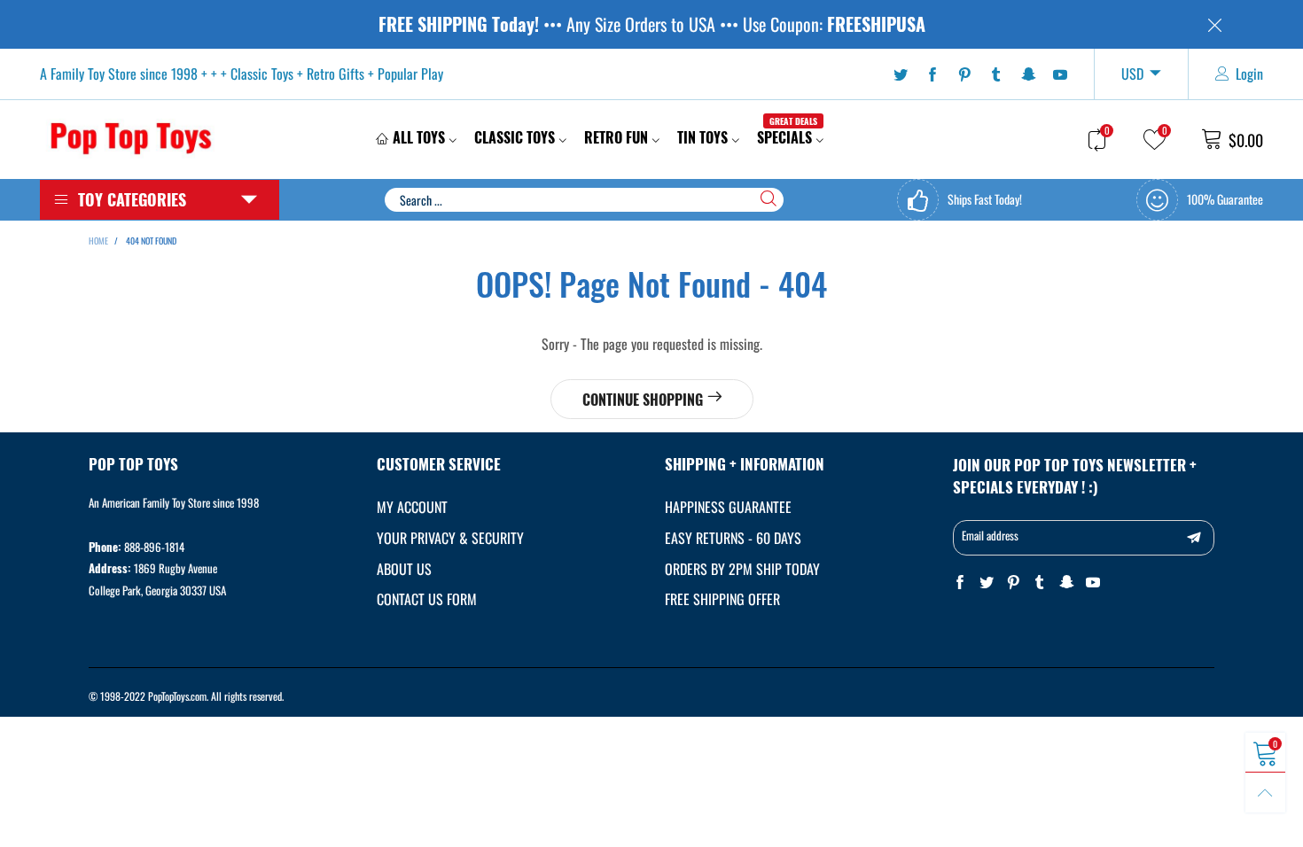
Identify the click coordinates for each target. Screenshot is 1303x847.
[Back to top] (1265, 792)
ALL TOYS (419, 137)
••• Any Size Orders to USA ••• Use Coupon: (651, 24)
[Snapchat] (1028, 74)
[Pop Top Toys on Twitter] (986, 582)
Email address (990, 535)
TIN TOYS (702, 137)
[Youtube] (1060, 74)
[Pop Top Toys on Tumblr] (1039, 582)
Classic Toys (514, 137)
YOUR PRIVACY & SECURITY (450, 537)
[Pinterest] (964, 74)
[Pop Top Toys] (131, 137)
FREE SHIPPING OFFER (722, 599)
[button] (1194, 538)
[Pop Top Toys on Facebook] (959, 582)
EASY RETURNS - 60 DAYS (733, 537)
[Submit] (768, 198)
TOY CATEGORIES (132, 199)
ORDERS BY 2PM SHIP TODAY (742, 568)
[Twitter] (901, 74)
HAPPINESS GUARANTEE (728, 506)
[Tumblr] (996, 74)
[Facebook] (932, 74)
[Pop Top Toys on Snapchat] (1066, 582)
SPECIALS (787, 137)
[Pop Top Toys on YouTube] (1092, 582)
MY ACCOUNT (412, 506)
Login (1249, 73)
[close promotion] (1214, 24)
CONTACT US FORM (427, 599)
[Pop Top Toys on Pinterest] (1013, 582)
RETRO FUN (616, 137)
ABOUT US (404, 568)
